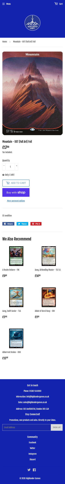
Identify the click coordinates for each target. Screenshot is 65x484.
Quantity (6, 160)
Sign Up (57, 427)
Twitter (32, 448)
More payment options (16, 201)
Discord (32, 459)
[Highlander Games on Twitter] (29, 470)
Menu (8, 4)
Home (4, 41)
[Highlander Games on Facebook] (34, 470)
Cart (61, 4)
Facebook (32, 442)
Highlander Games (33, 478)
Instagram (33, 454)
